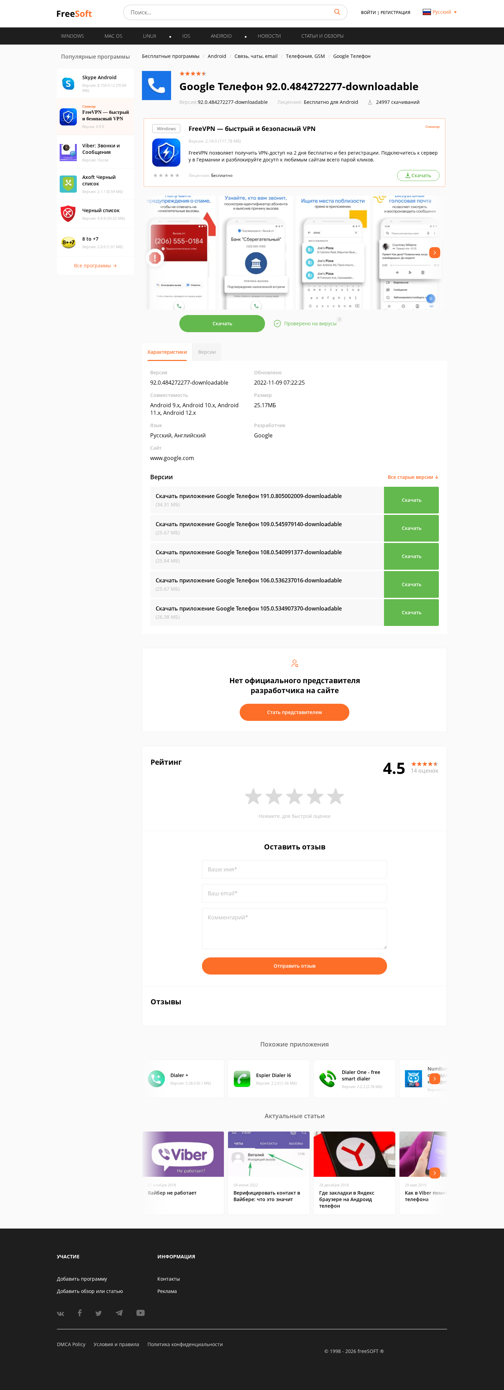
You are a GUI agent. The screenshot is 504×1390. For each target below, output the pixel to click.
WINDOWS (72, 36)
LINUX (149, 36)
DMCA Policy (71, 1344)
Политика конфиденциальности (185, 1344)
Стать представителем (294, 712)
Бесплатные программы (171, 56)
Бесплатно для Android (331, 102)
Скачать (222, 323)
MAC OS (113, 36)
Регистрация (395, 12)
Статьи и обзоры (322, 36)
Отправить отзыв (294, 966)
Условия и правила (116, 1344)
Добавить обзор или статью (90, 1291)
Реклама (167, 1291)
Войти (368, 12)
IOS (186, 36)
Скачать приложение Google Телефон (249, 496)
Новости (269, 36)
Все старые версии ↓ (413, 477)
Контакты (168, 1279)
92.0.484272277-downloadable (223, 102)
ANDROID (221, 36)
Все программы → (95, 265)
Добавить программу (82, 1279)
